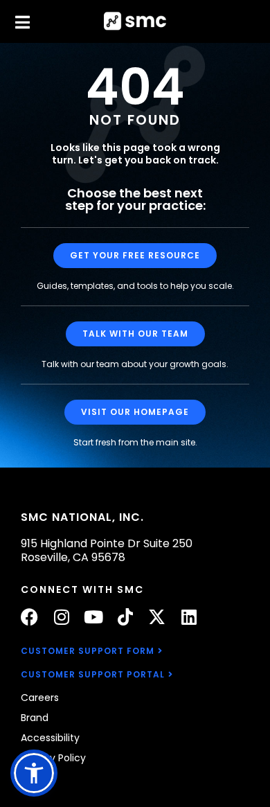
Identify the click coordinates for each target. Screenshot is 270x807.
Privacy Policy (53, 758)
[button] (34, 773)
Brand (34, 718)
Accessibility (50, 738)
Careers (40, 697)
